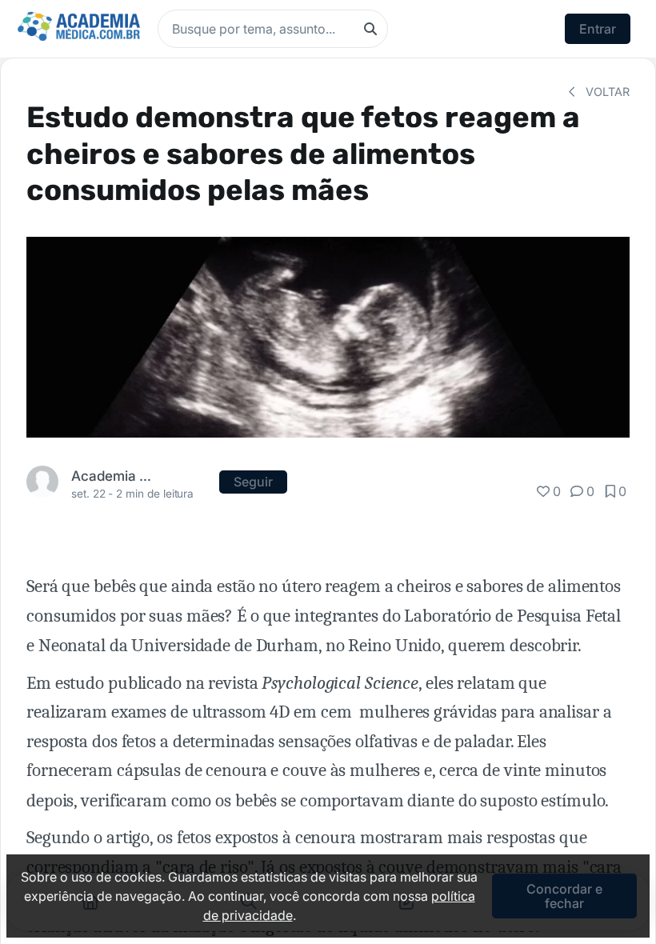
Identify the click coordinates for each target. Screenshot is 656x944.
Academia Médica (114, 475)
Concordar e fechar (564, 896)
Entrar (597, 29)
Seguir (253, 482)
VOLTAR (606, 91)
